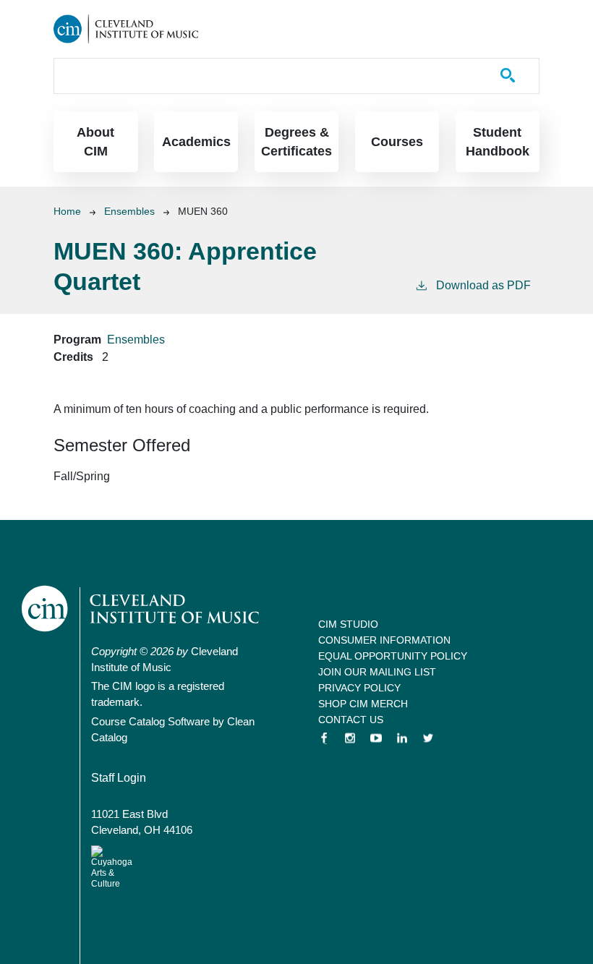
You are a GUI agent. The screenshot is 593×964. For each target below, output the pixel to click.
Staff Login (118, 778)
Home (67, 211)
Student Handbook (497, 141)
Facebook (324, 738)
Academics (196, 142)
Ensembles (129, 211)
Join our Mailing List (377, 672)
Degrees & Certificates (296, 141)
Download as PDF (483, 285)
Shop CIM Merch (363, 703)
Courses (397, 142)
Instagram (350, 738)
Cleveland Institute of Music (141, 608)
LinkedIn (402, 738)
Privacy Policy (359, 688)
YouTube (376, 738)
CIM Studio (348, 624)
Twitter (428, 738)
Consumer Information (384, 640)
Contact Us (350, 719)
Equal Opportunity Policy (392, 656)
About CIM (95, 141)
